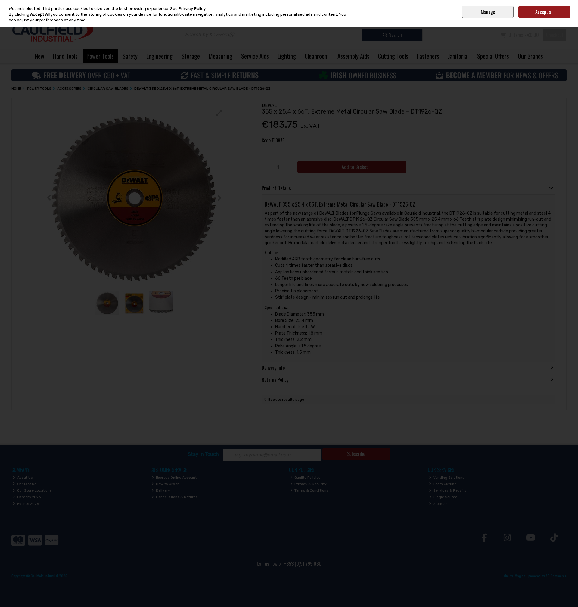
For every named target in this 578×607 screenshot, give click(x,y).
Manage (488, 11)
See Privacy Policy (188, 8)
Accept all (544, 11)
